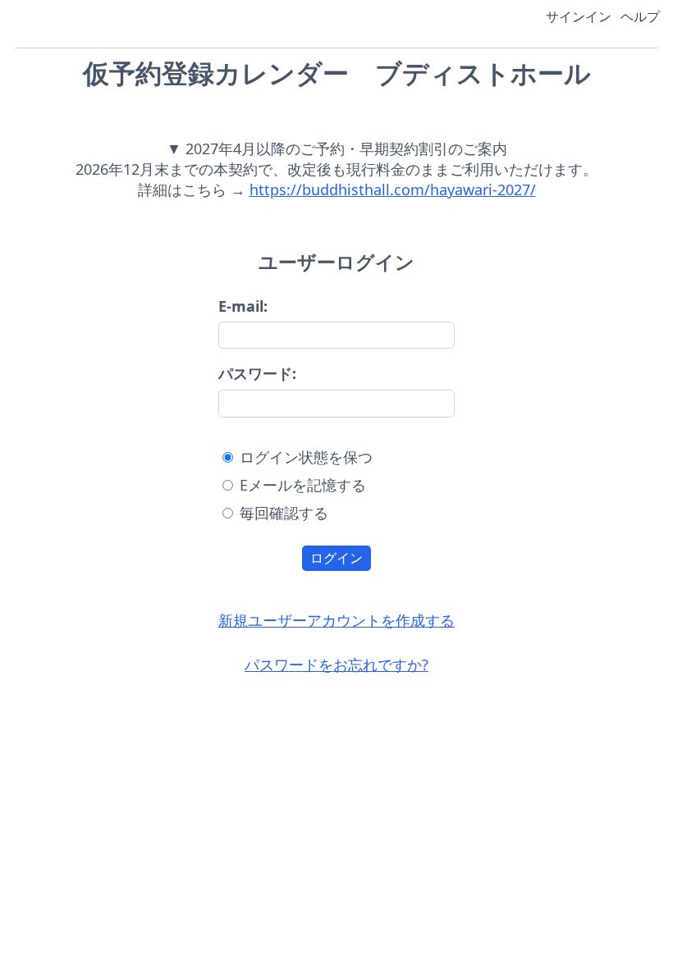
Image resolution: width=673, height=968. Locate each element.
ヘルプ (640, 16)
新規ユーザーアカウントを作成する (336, 620)
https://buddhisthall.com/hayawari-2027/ (393, 189)
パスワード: (257, 373)
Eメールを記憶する (303, 485)
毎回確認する (284, 513)
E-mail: (243, 306)
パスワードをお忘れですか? (336, 664)
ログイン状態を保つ (306, 457)
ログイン (336, 558)
